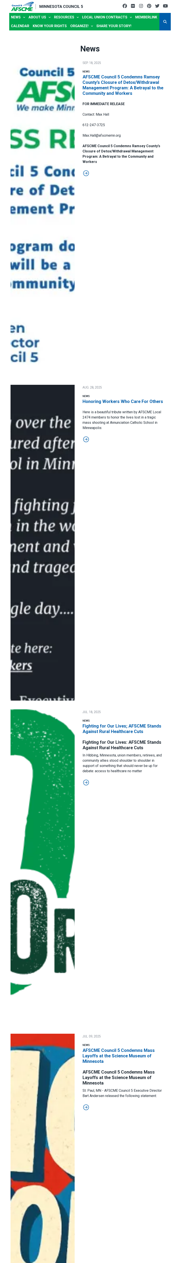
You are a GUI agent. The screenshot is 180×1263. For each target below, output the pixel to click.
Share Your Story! (113, 26)
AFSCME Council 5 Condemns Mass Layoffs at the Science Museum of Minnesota (119, 1056)
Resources (64, 17)
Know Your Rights (50, 26)
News (16, 17)
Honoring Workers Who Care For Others (123, 401)
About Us (37, 17)
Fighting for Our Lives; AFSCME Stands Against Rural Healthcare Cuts (122, 728)
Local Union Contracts (104, 17)
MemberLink (146, 17)
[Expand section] (24, 17)
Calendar (20, 26)
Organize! (79, 26)
